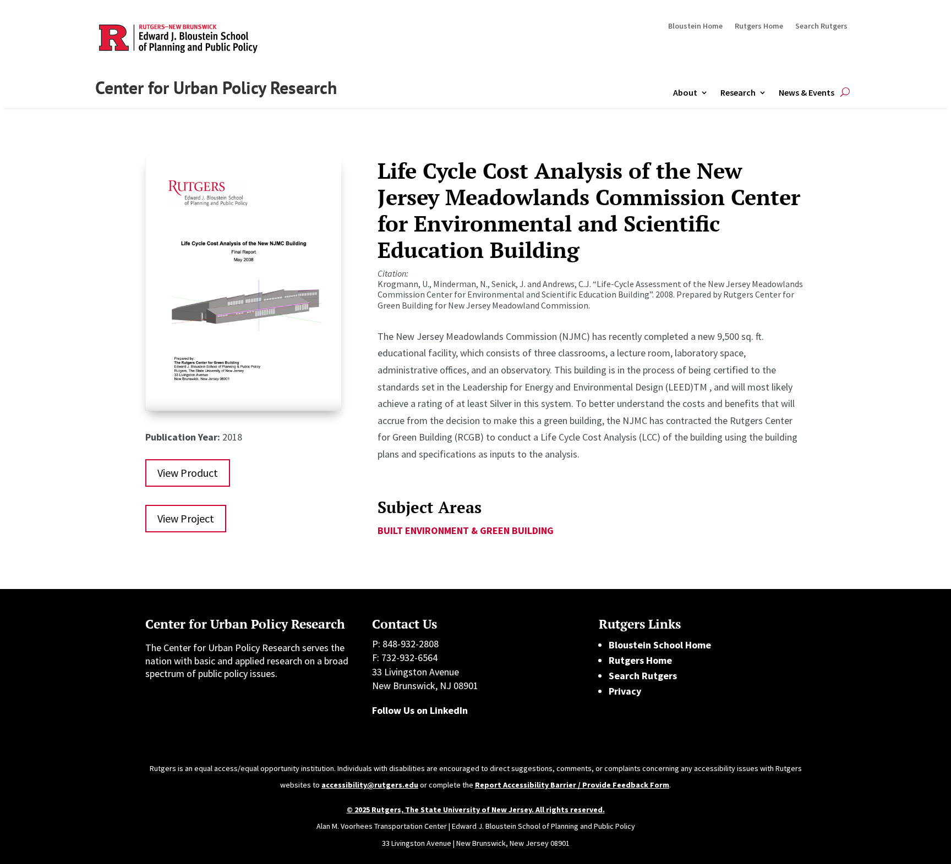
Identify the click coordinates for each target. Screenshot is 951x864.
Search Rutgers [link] (821, 26)
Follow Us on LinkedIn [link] (420, 710)
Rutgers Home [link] (759, 26)
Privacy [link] (625, 691)
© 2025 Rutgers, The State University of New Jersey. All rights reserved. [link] (476, 810)
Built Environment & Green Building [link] (466, 530)
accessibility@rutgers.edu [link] (369, 785)
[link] (243, 407)
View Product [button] (187, 473)
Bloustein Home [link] (695, 26)
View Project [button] (185, 518)
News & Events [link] (806, 92)
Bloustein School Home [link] (660, 645)
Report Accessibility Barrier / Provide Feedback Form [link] (572, 785)
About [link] (685, 92)
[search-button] (845, 92)
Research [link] (738, 92)
